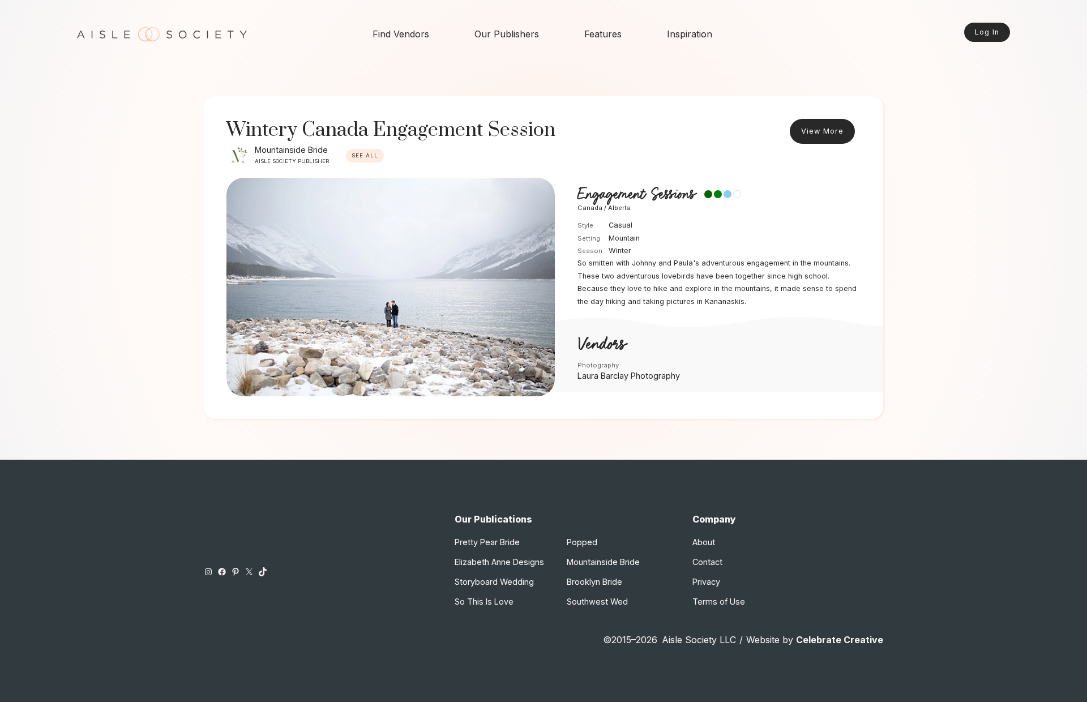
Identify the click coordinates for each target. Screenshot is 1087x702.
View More (822, 131)
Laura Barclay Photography (628, 375)
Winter (620, 250)
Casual (620, 225)
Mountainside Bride (291, 150)
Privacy (706, 582)
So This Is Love (484, 601)
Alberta (619, 208)
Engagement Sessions (636, 195)
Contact (707, 562)
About (703, 542)
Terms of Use (718, 601)
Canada (589, 208)
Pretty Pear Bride (487, 542)
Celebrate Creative (839, 639)
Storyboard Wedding (494, 582)
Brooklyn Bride (594, 582)
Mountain (624, 238)
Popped (582, 542)
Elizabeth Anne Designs (499, 562)
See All (365, 155)
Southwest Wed (597, 601)
